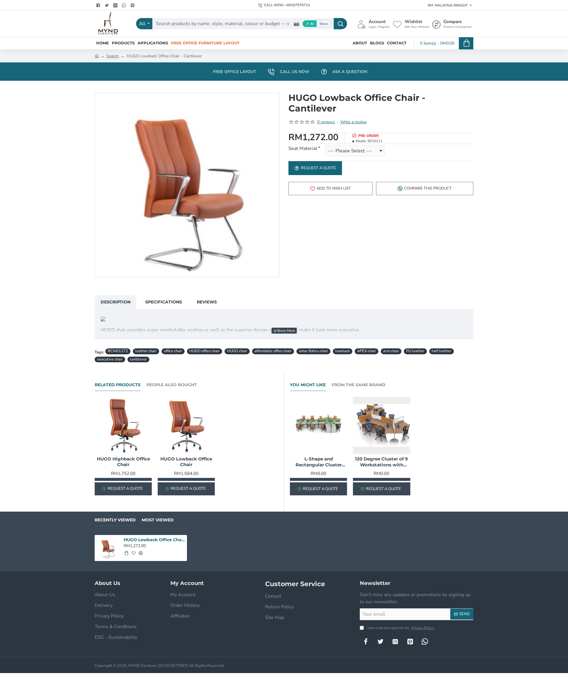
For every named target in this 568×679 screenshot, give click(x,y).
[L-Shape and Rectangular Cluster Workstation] (318, 425)
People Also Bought (171, 384)
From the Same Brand (358, 384)
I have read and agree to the (399, 627)
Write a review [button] (353, 122)
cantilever (138, 359)
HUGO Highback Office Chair (123, 462)
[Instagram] (395, 641)
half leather (441, 351)
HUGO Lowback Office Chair (186, 462)
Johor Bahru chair (313, 351)
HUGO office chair (204, 351)
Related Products (118, 384)
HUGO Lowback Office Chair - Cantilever (154, 539)
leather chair (146, 351)
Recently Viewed (115, 520)
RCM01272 (118, 351)
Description (115, 302)
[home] (97, 56)
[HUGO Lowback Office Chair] (186, 425)
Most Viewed (158, 520)
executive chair (110, 359)
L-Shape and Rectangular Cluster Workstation (319, 462)
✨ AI (309, 24)
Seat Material (302, 149)
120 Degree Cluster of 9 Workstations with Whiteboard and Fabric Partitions (381, 462)
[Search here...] (340, 23)
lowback (342, 351)
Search (112, 56)
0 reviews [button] (326, 122)
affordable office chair (273, 351)
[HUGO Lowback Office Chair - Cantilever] (108, 548)
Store (324, 24)
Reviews (207, 302)
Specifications (163, 302)
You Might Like (308, 384)
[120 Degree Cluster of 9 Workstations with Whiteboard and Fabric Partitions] (381, 425)
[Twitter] (107, 5)
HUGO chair (237, 351)
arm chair (391, 351)
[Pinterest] (133, 5)
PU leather (415, 351)
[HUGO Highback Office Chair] (123, 425)
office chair (173, 351)
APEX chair (366, 351)
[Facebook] (99, 5)
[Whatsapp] (124, 5)
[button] (330, 188)
